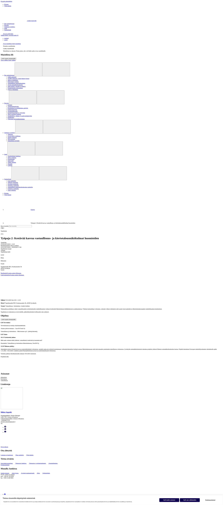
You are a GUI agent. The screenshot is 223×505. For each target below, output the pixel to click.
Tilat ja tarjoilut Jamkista (14, 114)
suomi (5, 40)
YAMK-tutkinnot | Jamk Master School (18, 78)
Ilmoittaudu (11, 273)
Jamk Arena (15, 473)
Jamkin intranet (5, 473)
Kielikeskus (11, 117)
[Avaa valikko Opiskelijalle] (25, 173)
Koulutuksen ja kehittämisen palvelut (18, 108)
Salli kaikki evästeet (169, 500)
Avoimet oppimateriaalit (28, 473)
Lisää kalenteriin (12, 275)
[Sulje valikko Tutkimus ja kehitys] (57, 127)
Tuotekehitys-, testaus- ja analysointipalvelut (20, 116)
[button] (7, 34)
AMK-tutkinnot (12, 77)
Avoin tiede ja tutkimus (14, 136)
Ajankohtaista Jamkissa (14, 156)
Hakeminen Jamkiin (13, 81)
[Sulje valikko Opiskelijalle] (53, 173)
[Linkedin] (5, 429)
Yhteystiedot (7, 6)
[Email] (5, 432)
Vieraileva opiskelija (13, 185)
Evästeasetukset (5, 465)
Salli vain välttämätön (189, 500)
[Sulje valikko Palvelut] (50, 97)
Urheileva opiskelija (13, 189)
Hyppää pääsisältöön (6, 1)
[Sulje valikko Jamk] (49, 148)
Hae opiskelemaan (9, 23)
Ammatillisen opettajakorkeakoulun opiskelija (20, 187)
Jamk (5, 28)
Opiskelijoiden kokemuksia (15, 88)
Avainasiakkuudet (13, 111)
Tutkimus (10, 134)
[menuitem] (113, 38)
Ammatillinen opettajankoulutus (16, 83)
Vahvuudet (11, 161)
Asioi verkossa (12, 190)
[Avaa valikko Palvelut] (22, 97)
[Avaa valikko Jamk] (21, 148)
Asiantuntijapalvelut (13, 106)
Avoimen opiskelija (13, 184)
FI (9, 35)
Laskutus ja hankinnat (7, 455)
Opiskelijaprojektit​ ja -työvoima (16, 113)
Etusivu (33, 209)
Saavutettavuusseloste (7, 463)
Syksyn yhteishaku (13, 89)
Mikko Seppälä (6, 412)
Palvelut (6, 25)
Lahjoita (10, 165)
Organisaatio (11, 159)
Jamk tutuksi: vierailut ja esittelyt (17, 86)
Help (38, 473)
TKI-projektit (11, 139)
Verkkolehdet (46, 473)
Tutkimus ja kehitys (9, 27)
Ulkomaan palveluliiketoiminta (16, 119)
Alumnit (10, 164)
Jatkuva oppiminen (13, 80)
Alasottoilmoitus (53, 463)
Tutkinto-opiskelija (13, 182)
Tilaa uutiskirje (20, 455)
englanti (6, 38)
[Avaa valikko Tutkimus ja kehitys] (29, 127)
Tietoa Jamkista (12, 157)
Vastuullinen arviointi (13, 140)
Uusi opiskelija (12, 181)
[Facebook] (5, 427)
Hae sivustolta (4, 226)
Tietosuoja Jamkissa (21, 463)
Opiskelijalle (7, 30)
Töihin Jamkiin (12, 162)
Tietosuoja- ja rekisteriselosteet (37, 463)
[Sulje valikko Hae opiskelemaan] (56, 69)
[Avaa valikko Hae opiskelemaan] (28, 69)
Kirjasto (6, 4)
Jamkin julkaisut (12, 137)
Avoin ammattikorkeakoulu (15, 85)
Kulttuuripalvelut (12, 109)
